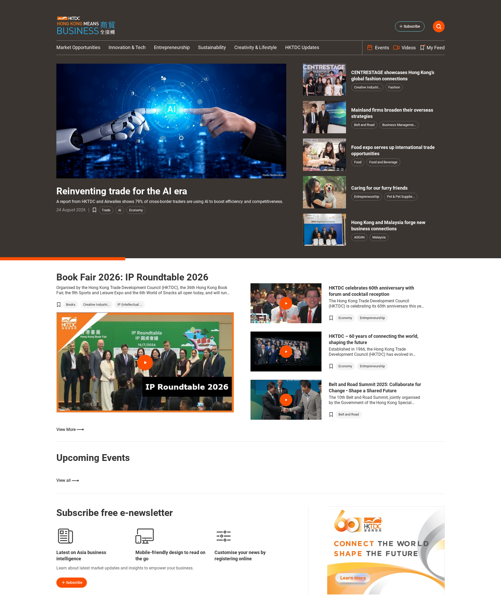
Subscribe (74, 582)
